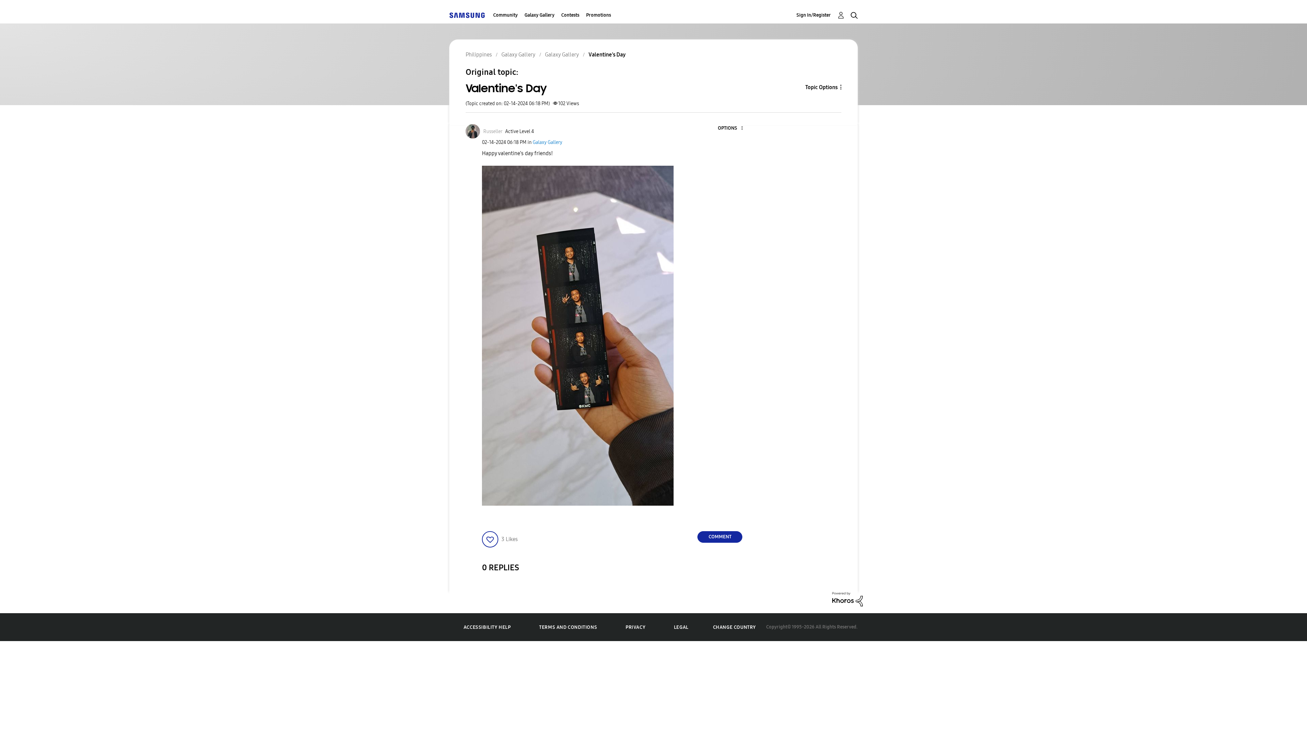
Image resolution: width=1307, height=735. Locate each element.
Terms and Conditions (568, 627)
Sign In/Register (813, 15)
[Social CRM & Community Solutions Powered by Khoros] (847, 598)
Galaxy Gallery (539, 15)
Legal (681, 627)
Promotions (598, 15)
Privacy (635, 627)
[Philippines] (467, 15)
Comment (720, 537)
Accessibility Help (487, 627)
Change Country (734, 627)
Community (505, 15)
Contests (570, 15)
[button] (731, 128)
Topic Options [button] (821, 87)
